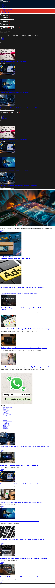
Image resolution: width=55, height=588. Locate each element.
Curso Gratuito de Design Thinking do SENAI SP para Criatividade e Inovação (25, 329)
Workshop (14, 226)
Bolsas (12, 293)
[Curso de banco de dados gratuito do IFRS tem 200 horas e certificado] (7, 59)
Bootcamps (14, 293)
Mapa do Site (30, 583)
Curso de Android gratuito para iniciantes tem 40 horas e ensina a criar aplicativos (21, 502)
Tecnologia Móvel (7, 425)
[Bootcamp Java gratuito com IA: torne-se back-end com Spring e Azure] (8, 345)
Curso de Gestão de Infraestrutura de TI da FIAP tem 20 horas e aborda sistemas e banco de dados (18, 107)
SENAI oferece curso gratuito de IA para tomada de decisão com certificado (14, 92)
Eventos (5, 417)
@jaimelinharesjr (23, 583)
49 (1, 582)
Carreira (18, 293)
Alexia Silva (2, 230)
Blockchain (9, 293)
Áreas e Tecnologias (5, 293)
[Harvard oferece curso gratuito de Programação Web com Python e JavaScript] (7, 74)
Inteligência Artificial (3, 226)
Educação (35, 293)
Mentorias (5, 422)
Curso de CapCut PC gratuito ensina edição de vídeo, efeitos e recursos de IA (20, 577)
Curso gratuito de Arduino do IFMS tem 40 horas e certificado (15, 258)
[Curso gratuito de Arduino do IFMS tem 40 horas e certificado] (10, 255)
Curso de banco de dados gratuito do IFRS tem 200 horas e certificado (13, 61)
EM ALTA (2, 291)
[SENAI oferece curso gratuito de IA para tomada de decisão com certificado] (7, 90)
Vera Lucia (3, 313)
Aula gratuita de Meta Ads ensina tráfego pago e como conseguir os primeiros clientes (22, 287)
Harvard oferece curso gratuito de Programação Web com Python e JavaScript (15, 76)
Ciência (20, 293)
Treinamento (6, 426)
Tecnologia (12, 256)
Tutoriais (5, 427)
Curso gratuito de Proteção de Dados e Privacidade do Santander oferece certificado (22, 539)
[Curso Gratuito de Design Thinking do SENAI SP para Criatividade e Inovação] (8, 326)
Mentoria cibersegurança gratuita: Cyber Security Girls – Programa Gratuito (25, 367)
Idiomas (5, 419)
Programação (7, 256)
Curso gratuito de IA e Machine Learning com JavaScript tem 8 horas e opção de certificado (23, 558)
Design (32, 293)
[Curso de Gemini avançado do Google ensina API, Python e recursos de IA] (7, 462)
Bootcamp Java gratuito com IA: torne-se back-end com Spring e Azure (24, 348)
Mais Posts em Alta (3, 294)
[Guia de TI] (10, 28)
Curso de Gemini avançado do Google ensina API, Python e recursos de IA (19, 465)
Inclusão (5, 420)
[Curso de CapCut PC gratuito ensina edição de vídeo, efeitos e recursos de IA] (7, 574)
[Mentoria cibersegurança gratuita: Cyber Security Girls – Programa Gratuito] (8, 364)
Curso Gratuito (10, 226)
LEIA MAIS (1, 231)
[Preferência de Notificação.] (0, 584)
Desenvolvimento (28, 293)
